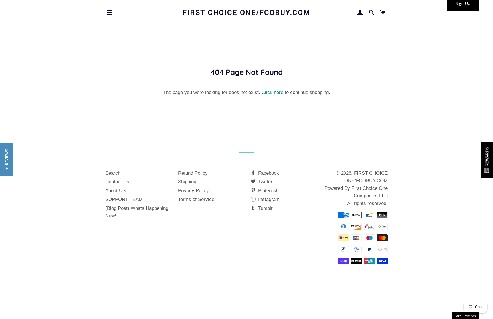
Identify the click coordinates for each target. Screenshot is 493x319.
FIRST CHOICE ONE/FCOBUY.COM (246, 13)
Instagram (268, 199)
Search (112, 173)
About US (115, 190)
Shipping (187, 181)
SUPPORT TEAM (124, 199)
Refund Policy (193, 173)
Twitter (264, 181)
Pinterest (267, 190)
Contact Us (117, 181)
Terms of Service (196, 199)
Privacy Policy (193, 190)
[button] (6, 159)
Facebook (268, 173)
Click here (272, 92)
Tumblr (265, 208)
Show (487, 160)
